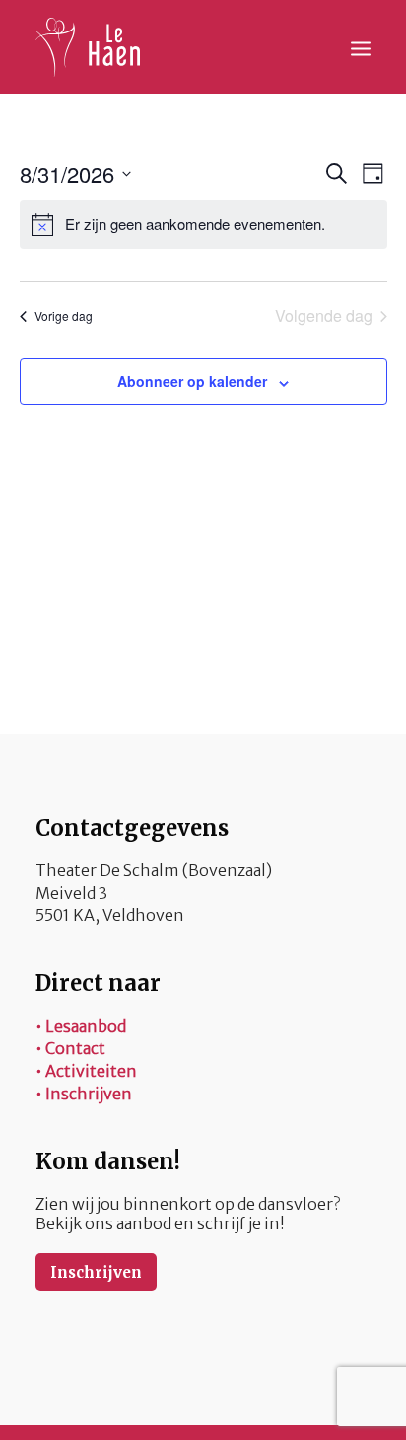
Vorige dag (63, 315)
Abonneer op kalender (192, 381)
